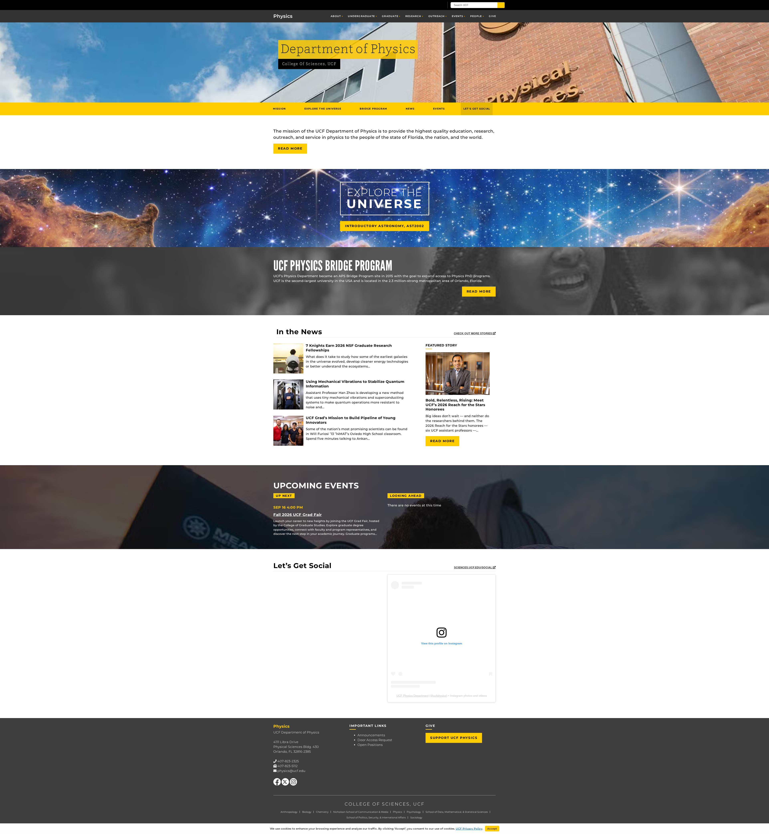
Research (413, 16)
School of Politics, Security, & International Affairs (376, 817)
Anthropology (289, 811)
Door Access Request (374, 740)
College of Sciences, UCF (309, 64)
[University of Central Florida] (296, 5)
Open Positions (370, 745)
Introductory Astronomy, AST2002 (384, 226)
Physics (397, 811)
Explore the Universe (322, 108)
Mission (279, 108)
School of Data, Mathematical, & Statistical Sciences (457, 811)
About (336, 16)
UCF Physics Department (413, 695)
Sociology (416, 817)
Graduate (390, 16)
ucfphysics (439, 695)
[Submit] (501, 5)
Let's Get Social (476, 108)
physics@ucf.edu (291, 771)
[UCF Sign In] (432, 5)
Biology (306, 811)
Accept (492, 828)
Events (457, 16)
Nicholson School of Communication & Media (360, 811)
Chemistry (322, 811)
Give (492, 16)
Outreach (436, 16)
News (410, 108)
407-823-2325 (288, 761)
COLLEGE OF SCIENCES (377, 804)
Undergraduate (361, 16)
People (476, 16)
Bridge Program (373, 108)
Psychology (414, 811)
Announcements (371, 735)
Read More (290, 148)
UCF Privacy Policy (469, 828)
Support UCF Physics (453, 738)
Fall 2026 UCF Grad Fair (297, 514)
